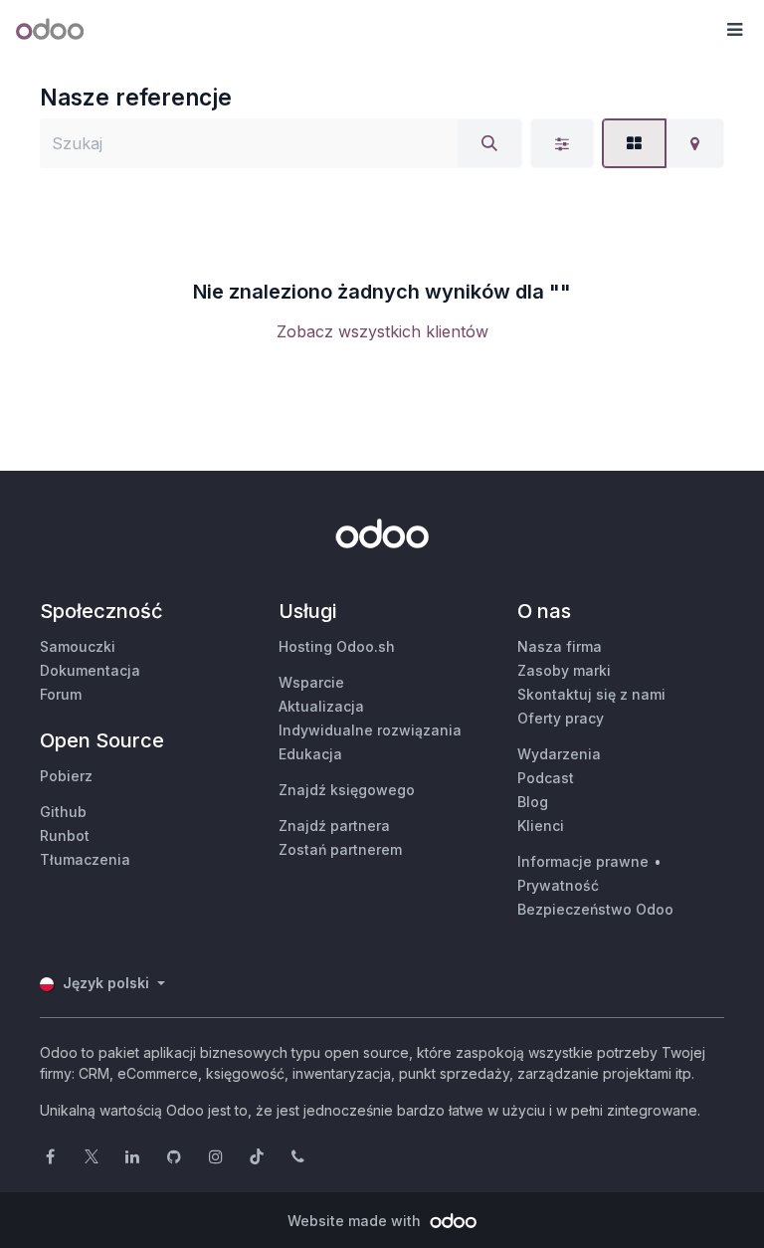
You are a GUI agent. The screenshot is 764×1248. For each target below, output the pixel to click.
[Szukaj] (489, 143)
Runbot (65, 835)
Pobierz (66, 775)
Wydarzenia (559, 753)
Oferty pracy (560, 718)
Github (63, 811)
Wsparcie (311, 682)
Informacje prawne (583, 861)
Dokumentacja (90, 670)
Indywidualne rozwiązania (370, 730)
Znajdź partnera (334, 825)
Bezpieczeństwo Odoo (595, 909)
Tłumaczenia (85, 859)
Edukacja (310, 753)
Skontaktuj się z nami (591, 694)
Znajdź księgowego (347, 789)
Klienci (540, 825)
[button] (734, 30)
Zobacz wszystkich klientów (382, 331)
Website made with (356, 1220)
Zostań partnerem (340, 849)
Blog (532, 801)
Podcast (545, 777)
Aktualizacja (321, 706)
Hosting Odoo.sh (337, 646)
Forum (61, 694)
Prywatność (558, 885)
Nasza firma (559, 646)
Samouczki (77, 646)
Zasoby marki (564, 670)
